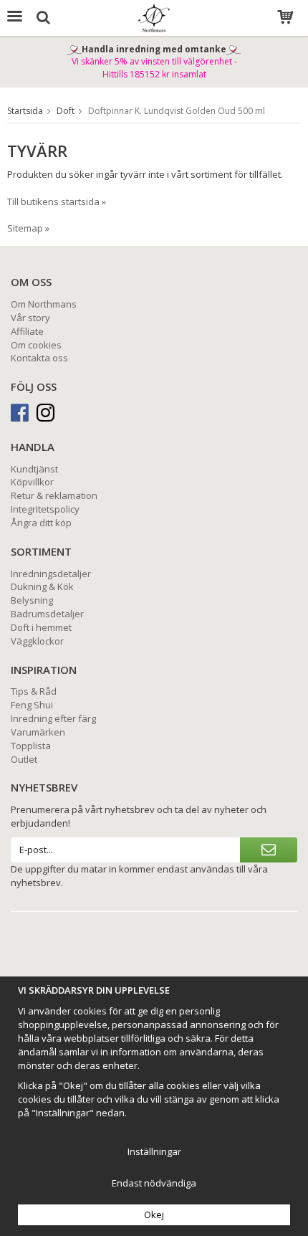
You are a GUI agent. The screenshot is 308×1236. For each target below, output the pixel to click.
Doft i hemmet (41, 627)
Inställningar (154, 1151)
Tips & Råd (34, 691)
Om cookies (36, 344)
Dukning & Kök (42, 586)
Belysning (32, 600)
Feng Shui (32, 704)
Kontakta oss (39, 357)
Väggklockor (37, 640)
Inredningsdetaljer (51, 573)
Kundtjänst (34, 468)
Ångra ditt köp (41, 522)
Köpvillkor (32, 481)
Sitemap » (28, 228)
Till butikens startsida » (56, 201)
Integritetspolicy (45, 509)
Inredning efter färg (53, 718)
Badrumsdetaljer (47, 613)
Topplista (31, 745)
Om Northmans (44, 304)
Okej (154, 1214)
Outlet (24, 759)
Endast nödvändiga (154, 1182)
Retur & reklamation (54, 495)
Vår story (30, 317)
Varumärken (38, 732)
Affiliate (27, 331)
